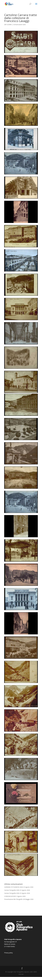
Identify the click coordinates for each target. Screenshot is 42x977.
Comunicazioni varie (19, 24)
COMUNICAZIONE (10, 896)
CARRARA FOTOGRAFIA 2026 (13, 887)
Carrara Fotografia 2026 (11, 890)
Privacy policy (8, 953)
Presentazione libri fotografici (13, 899)
